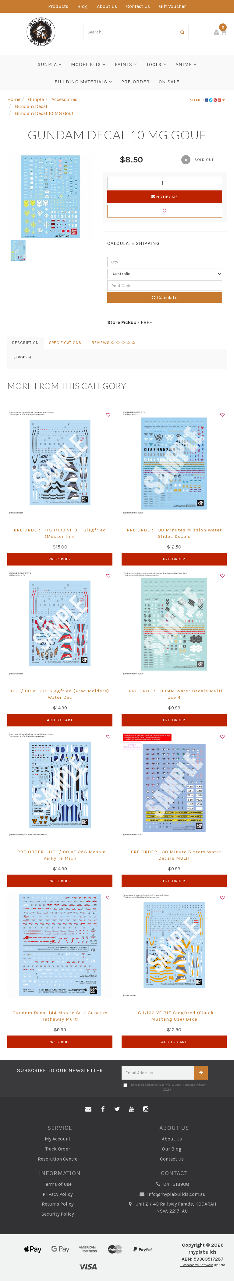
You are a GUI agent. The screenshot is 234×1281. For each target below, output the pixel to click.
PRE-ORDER (135, 82)
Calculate (167, 297)
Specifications (65, 342)
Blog (82, 6)
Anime (184, 64)
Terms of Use (58, 1184)
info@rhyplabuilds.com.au (176, 1194)
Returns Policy (57, 1204)
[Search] (182, 32)
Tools (154, 64)
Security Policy (57, 1214)
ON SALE (169, 82)
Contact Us (138, 6)
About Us (107, 6)
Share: (197, 100)
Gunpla (47, 64)
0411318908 (175, 1184)
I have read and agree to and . (167, 1087)
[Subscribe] (201, 1073)
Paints (124, 64)
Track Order (57, 1149)
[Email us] (88, 1109)
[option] (50, 197)
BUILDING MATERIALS (82, 82)
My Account (57, 1139)
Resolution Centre (57, 1159)
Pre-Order (60, 559)
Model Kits (86, 64)
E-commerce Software (196, 1265)
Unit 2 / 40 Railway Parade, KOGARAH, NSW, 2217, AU (176, 1207)
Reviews (101, 342)
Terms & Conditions (176, 1085)
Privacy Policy (58, 1194)
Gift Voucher (172, 6)
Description (25, 342)
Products (58, 6)
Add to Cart (60, 720)
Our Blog (172, 1149)
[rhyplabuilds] (41, 31)
